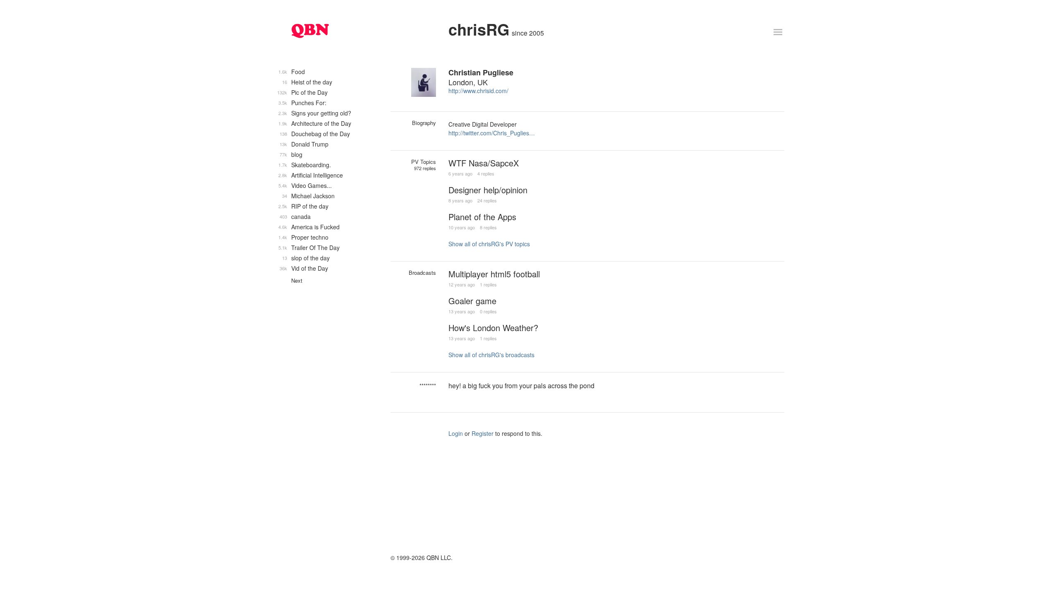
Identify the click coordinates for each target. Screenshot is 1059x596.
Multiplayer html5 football (494, 274)
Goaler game (472, 301)
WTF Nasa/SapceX (483, 163)
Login (455, 433)
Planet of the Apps (482, 217)
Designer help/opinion (487, 190)
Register (483, 433)
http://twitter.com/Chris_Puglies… (491, 133)
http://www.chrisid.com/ (478, 91)
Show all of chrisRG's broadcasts (491, 355)
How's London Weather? (493, 328)
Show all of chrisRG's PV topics (489, 244)
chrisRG (479, 29)
